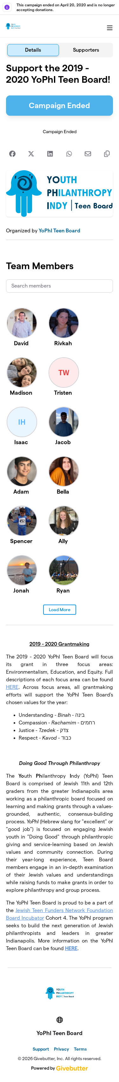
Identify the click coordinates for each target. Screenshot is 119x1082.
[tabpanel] (59, 509)
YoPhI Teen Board (59, 230)
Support (41, 1049)
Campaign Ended (59, 105)
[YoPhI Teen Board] (13, 26)
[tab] (33, 50)
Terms (80, 1049)
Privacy (61, 1049)
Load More (59, 609)
